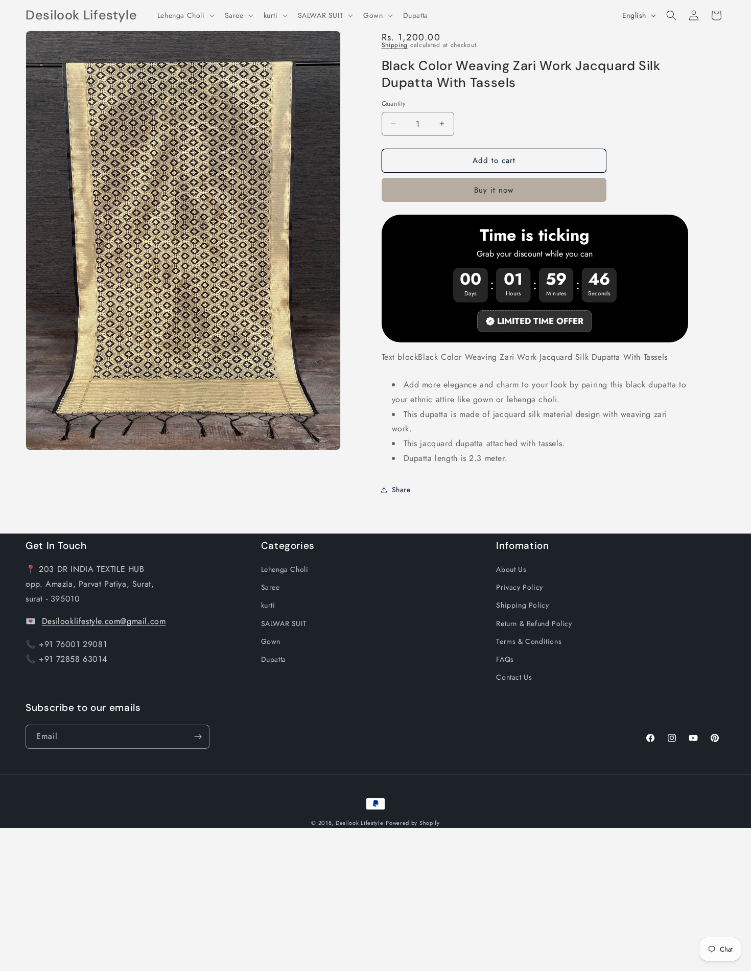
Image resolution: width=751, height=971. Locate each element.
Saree (270, 587)
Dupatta (273, 659)
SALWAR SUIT (284, 623)
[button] (185, 15)
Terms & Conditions (528, 641)
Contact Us (514, 677)
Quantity (394, 103)
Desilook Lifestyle (360, 823)
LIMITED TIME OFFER (540, 321)
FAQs (504, 659)
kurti (268, 605)
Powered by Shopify (413, 823)
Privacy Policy (519, 587)
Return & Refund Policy (534, 623)
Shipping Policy (522, 605)
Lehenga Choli (285, 569)
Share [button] (401, 489)
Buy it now (493, 190)
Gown (270, 641)
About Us (511, 569)
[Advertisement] (306, 899)
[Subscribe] (197, 737)
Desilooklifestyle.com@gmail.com (104, 621)
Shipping (395, 45)
